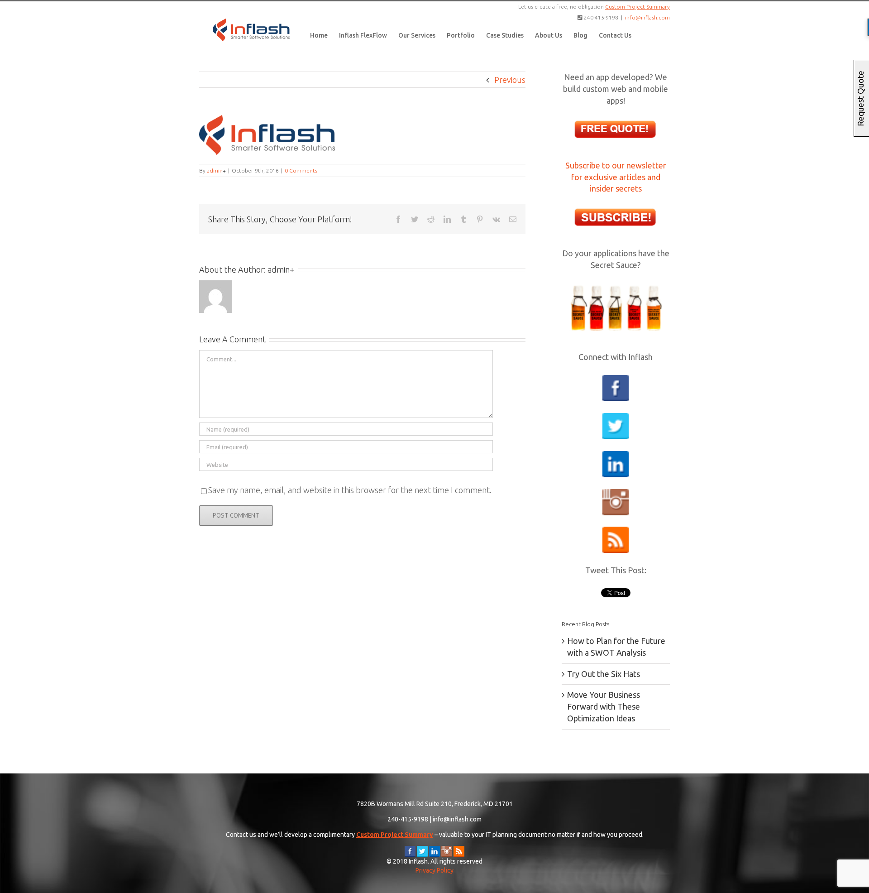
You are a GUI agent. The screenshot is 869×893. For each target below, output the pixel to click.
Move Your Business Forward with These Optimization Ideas (603, 706)
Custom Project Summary (637, 7)
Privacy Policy (434, 870)
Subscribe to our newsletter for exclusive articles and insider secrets (615, 177)
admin (215, 170)
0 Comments (301, 170)
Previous (509, 79)
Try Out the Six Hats (603, 673)
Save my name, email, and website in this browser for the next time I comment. (350, 490)
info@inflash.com (647, 17)
